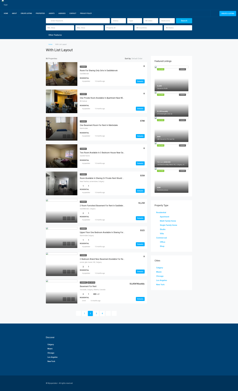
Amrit (84, 301)
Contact (72, 13)
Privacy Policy (86, 13)
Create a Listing (227, 13)
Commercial (161, 238)
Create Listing (26, 13)
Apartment (164, 217)
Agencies (62, 13)
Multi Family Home (168, 221)
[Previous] (78, 313)
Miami (159, 272)
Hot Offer (91, 282)
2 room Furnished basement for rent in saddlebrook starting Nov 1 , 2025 (112, 205)
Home (6, 13)
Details (140, 81)
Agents (52, 13)
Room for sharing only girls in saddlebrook (99, 70)
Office (162, 242)
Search (184, 21)
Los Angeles (161, 280)
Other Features (55, 35)
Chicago (160, 276)
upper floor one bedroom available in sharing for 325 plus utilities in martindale (115, 232)
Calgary (159, 268)
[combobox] (118, 20)
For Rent (83, 66)
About (14, 13)
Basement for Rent (88, 286)
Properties (40, 13)
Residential (161, 212)
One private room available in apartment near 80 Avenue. (105, 98)
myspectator (86, 81)
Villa (162, 233)
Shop (162, 246)
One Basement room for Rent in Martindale (99, 125)
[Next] (108, 313)
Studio (162, 229)
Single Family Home (168, 225)
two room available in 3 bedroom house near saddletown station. (109, 152)
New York (160, 284)
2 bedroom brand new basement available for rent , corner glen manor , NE (113, 259)
